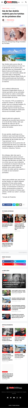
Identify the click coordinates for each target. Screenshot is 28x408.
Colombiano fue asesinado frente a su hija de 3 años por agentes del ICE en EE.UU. (18, 316)
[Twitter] (14, 204)
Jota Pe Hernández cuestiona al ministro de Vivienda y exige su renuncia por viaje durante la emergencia (18, 307)
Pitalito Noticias (15, 405)
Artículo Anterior (5, 252)
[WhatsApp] (17, 204)
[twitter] (11, 397)
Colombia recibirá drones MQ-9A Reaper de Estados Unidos (18, 299)
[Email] (20, 204)
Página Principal (5, 8)
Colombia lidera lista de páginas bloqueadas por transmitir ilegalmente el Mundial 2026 (7, 376)
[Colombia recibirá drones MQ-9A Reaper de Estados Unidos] (6, 300)
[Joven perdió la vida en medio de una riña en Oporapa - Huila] (6, 293)
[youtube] (14, 397)
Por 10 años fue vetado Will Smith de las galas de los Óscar (7, 225)
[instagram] (17, 397)
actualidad (13, 8)
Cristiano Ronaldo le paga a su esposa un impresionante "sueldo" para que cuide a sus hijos (20, 226)
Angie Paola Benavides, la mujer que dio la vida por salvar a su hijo (7, 245)
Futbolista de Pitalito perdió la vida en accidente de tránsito (7, 339)
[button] (2, 2)
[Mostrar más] (23, 204)
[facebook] (7, 397)
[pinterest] (20, 397)
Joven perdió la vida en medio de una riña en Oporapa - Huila (18, 291)
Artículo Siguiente (22, 252)
